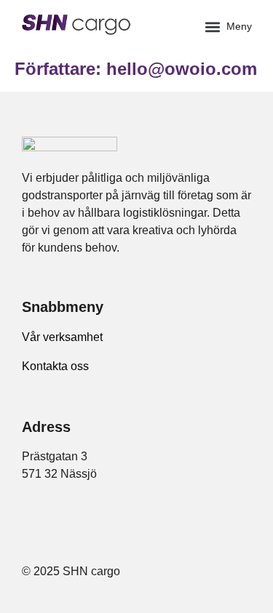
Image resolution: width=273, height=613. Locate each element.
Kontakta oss (55, 366)
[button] (228, 27)
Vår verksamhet (62, 337)
